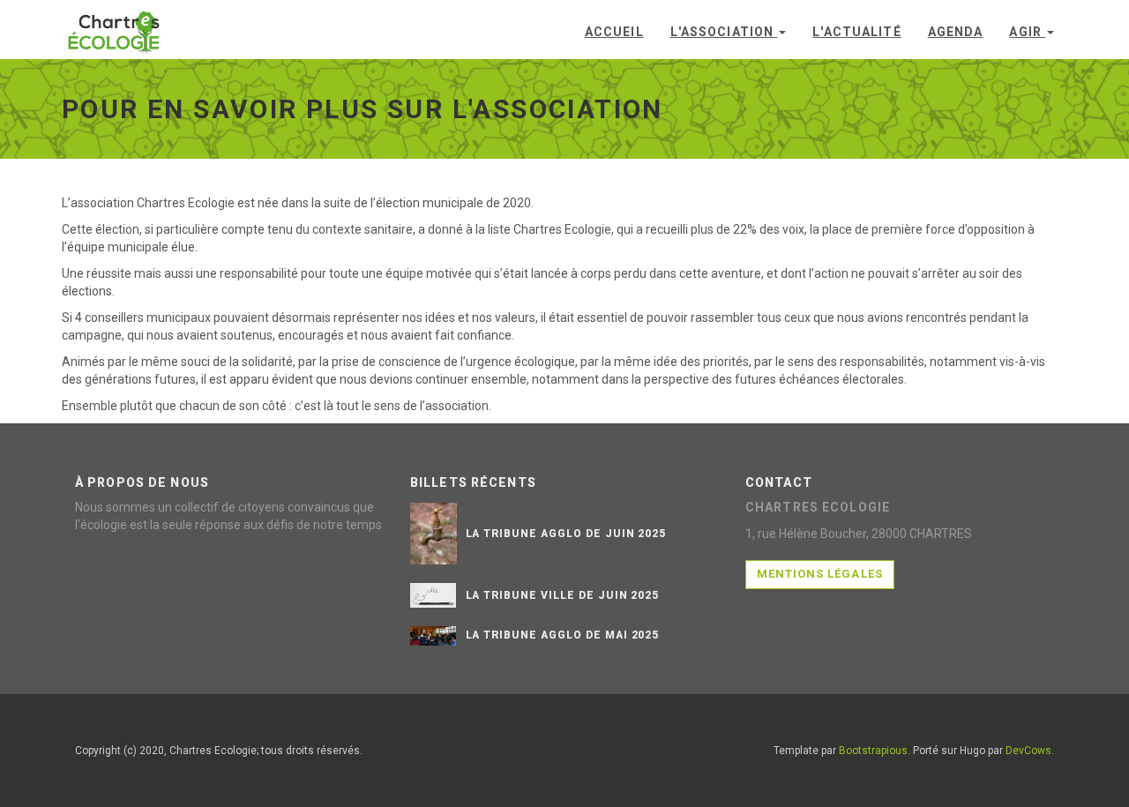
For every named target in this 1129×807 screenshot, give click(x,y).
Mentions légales (820, 573)
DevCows (1028, 750)
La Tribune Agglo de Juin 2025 (566, 533)
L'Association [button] (724, 32)
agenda (955, 32)
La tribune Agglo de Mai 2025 (563, 635)
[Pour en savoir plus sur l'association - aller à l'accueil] (115, 26)
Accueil (614, 32)
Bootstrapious (873, 750)
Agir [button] (1027, 32)
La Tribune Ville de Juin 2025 (563, 595)
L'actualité (856, 32)
